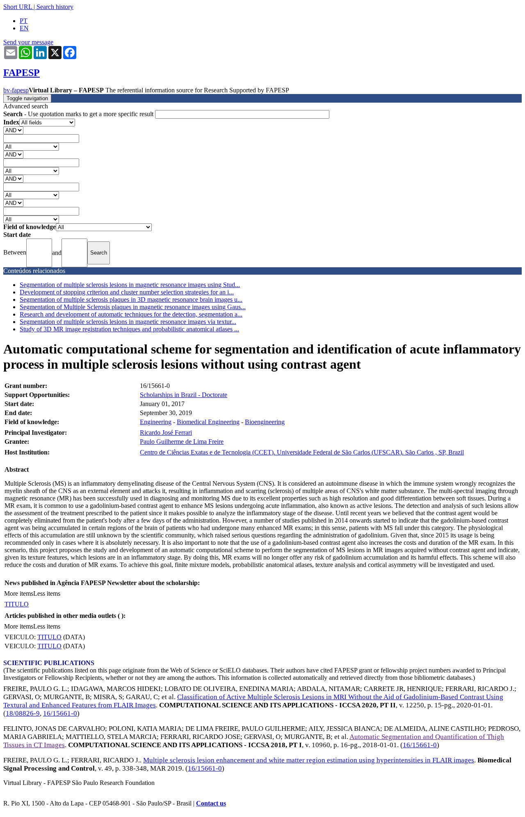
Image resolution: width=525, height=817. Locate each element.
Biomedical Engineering (208, 421)
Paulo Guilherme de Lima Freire (182, 441)
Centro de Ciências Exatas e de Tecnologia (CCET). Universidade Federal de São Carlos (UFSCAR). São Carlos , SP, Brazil (302, 452)
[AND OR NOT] (13, 129)
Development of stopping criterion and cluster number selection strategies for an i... (127, 292)
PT (23, 20)
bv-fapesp (16, 90)
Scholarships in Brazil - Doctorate (183, 394)
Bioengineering (265, 421)
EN (24, 28)
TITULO (17, 604)
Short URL (17, 6)
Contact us (211, 803)
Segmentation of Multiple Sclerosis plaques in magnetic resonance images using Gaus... (133, 306)
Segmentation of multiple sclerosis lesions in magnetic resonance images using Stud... (130, 284)
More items (18, 593)
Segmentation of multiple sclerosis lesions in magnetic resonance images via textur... (128, 321)
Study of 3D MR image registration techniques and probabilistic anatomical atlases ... (129, 329)
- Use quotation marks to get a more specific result (79, 113)
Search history (55, 6)
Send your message (28, 42)
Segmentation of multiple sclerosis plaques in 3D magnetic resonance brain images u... (131, 299)
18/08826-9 (23, 713)
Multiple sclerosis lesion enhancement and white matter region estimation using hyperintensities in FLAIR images (308, 760)
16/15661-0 (60, 713)
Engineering (155, 421)
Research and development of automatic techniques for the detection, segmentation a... (131, 314)
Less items (46, 593)
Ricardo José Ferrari (166, 432)
